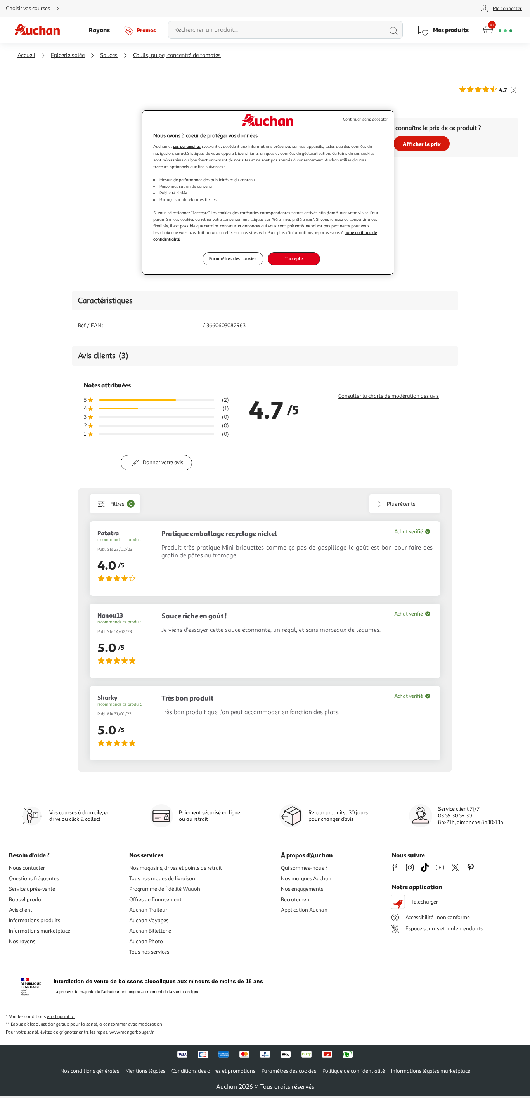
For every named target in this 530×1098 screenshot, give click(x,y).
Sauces (109, 55)
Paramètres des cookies (233, 258)
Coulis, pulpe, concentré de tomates (177, 55)
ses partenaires (187, 146)
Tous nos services (149, 952)
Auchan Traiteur (148, 910)
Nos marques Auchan (306, 878)
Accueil (26, 55)
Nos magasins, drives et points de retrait (175, 868)
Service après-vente (32, 889)
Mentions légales (145, 1071)
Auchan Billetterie (150, 931)
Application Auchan (304, 910)
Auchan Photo (146, 941)
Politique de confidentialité (353, 1071)
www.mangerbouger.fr (131, 1032)
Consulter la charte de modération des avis (388, 396)
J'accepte (294, 258)
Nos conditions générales (89, 1071)
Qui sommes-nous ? (304, 868)
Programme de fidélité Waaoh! (165, 889)
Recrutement (296, 899)
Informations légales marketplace (430, 1071)
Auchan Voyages (148, 920)
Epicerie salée (68, 55)
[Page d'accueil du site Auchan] (40, 30)
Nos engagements (302, 889)
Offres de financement (155, 899)
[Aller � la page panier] (497, 30)
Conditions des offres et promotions (213, 1071)
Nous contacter (27, 868)
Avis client (20, 910)
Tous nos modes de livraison (162, 878)
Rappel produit (26, 899)
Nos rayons (22, 941)
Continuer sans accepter (365, 119)
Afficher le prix (422, 144)
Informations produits (34, 920)
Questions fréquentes (34, 878)
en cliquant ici (61, 1017)
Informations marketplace (39, 931)
